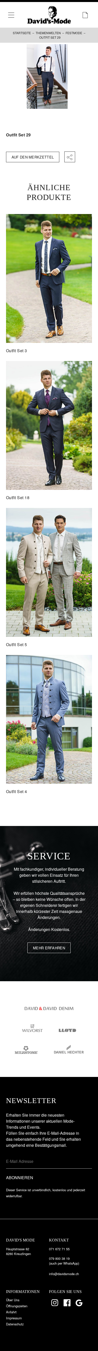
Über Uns (12, 1299)
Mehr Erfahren (49, 947)
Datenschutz (15, 1324)
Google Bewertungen (80, 1303)
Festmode (74, 33)
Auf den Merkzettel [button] (33, 157)
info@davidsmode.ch (64, 1273)
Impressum (14, 1318)
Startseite (22, 33)
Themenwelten (48, 33)
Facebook (67, 1303)
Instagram (55, 1303)
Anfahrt (11, 1312)
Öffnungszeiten (16, 1306)
